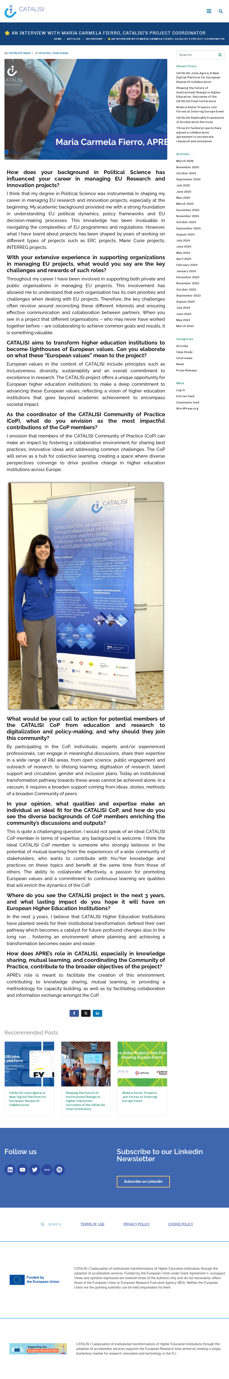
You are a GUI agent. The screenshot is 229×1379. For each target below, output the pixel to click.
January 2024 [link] (186, 271)
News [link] (180, 364)
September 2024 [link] (188, 228)
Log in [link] (180, 390)
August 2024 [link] (185, 234)
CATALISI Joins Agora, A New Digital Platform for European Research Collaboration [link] (198, 77)
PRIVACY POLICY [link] (136, 1224)
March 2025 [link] (185, 203)
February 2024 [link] (186, 265)
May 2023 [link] (183, 320)
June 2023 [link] (183, 314)
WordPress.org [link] (187, 408)
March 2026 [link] (185, 161)
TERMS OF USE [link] (92, 1224)
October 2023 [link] (186, 289)
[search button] (220, 55)
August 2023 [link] (185, 301)
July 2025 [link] (183, 185)
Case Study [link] (184, 352)
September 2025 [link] (188, 179)
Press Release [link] (186, 370)
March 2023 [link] (185, 326)
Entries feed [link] (185, 396)
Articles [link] (45, 53)
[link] (24, 11)
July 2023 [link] (183, 307)
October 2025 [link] (186, 173)
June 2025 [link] (183, 191)
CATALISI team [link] (20, 53)
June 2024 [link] (183, 246)
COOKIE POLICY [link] (180, 1224)
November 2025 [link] (187, 167)
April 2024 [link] (183, 259)
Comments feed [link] (187, 402)
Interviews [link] (60, 53)
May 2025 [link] (183, 197)
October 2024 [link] (186, 222)
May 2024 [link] (183, 252)
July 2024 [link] (183, 240)
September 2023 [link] (188, 295)
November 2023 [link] (187, 283)
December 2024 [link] (187, 210)
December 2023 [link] (187, 277)
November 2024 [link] (187, 216)
